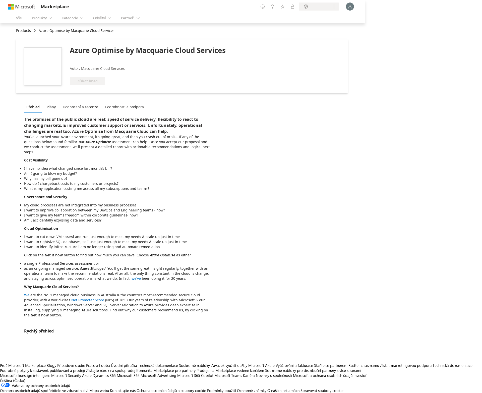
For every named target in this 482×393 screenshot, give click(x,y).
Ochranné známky (251, 390)
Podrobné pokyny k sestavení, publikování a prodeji (42, 370)
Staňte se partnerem (330, 365)
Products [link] (23, 30)
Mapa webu (99, 390)
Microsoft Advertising (158, 375)
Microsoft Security (66, 375)
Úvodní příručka (124, 365)
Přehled (33, 106)
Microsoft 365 (128, 375)
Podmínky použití (221, 390)
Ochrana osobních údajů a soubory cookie (171, 390)
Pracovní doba (98, 365)
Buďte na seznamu (363, 365)
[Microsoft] (21, 7)
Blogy (51, 365)
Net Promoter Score (87, 300)
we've (136, 278)
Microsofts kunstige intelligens (25, 375)
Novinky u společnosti (274, 375)
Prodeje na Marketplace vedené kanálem (230, 370)
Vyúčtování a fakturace (294, 365)
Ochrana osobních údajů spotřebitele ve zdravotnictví (44, 390)
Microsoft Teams (228, 375)
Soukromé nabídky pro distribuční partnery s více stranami (313, 370)
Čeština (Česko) (12, 380)
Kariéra (249, 375)
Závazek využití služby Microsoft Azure (243, 365)
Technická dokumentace (158, 365)
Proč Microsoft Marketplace (23, 365)
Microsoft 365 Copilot (195, 375)
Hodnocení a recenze (80, 106)
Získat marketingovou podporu (406, 365)
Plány (51, 106)
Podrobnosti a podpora (124, 106)
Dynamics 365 (104, 375)
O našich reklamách (283, 390)
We (26, 295)
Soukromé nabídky (194, 365)
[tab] (34, 106)
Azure (87, 375)
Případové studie (71, 365)
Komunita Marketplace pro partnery (166, 370)
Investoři (360, 375)
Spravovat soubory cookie (321, 390)
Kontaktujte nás (123, 390)
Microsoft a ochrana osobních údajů (322, 375)
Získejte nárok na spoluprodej (110, 370)
